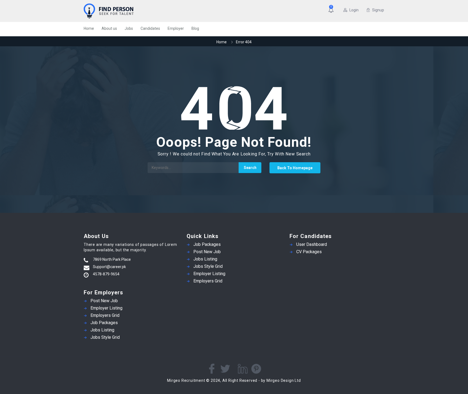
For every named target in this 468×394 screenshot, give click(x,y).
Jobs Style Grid (105, 337)
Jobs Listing (102, 330)
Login (354, 10)
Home (89, 28)
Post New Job (104, 300)
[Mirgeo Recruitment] (136, 11)
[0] (332, 10)
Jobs (129, 28)
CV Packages (309, 251)
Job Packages (104, 322)
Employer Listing (106, 308)
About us (109, 28)
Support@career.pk (109, 267)
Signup (378, 10)
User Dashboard (311, 244)
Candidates (150, 28)
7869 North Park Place (112, 259)
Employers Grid (104, 315)
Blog (195, 28)
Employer (176, 28)
